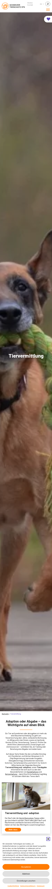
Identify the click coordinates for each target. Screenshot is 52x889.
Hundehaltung (32, 772)
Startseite (5, 714)
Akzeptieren (26, 867)
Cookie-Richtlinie (13, 886)
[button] (48, 839)
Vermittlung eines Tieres (29, 818)
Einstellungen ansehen (26, 881)
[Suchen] (47, 4)
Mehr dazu (13, 830)
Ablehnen (26, 874)
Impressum (41, 886)
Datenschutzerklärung (27, 886)
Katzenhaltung (11, 774)
